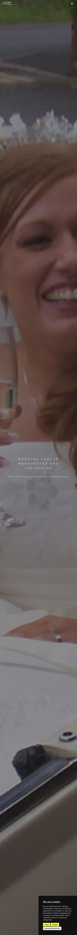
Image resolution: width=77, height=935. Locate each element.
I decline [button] (55, 924)
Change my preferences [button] (52, 928)
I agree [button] (47, 924)
